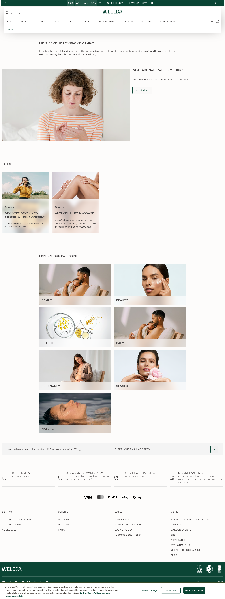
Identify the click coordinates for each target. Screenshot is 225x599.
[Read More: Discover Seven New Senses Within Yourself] (25, 202)
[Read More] (199, 569)
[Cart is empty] (217, 21)
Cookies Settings (149, 590)
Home (10, 29)
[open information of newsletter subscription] (80, 449)
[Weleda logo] (112, 12)
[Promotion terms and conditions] (151, 3)
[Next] (219, 3)
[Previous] (215, 3)
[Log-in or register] (212, 21)
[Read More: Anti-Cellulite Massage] (75, 202)
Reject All (171, 590)
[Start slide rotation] (5, 3)
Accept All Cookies (194, 590)
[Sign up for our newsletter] (214, 449)
